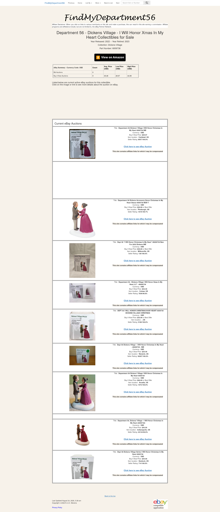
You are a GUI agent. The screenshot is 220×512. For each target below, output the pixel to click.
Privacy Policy (57, 507)
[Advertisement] (110, 103)
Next (117, 3)
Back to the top (110, 496)
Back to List (108, 3)
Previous (71, 3)
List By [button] (88, 3)
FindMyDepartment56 (55, 2)
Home (80, 3)
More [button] (97, 3)
